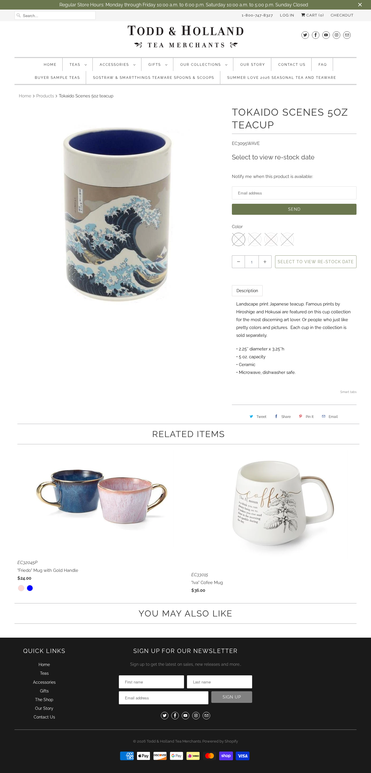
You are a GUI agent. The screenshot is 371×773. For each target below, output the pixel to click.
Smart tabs (348, 392)
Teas (76, 65)
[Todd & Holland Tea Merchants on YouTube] (326, 34)
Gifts (155, 65)
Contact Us (291, 65)
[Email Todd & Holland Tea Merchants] (347, 34)
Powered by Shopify (220, 741)
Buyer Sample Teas (57, 78)
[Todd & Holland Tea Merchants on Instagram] (336, 34)
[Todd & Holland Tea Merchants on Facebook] (315, 34)
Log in (287, 15)
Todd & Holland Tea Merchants (174, 741)
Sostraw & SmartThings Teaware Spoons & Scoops (153, 78)
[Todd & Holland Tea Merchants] (185, 38)
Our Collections (201, 65)
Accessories (115, 65)
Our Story (252, 65)
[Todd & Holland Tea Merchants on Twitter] (305, 34)
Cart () (314, 15)
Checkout (342, 15)
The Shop (44, 699)
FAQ (323, 65)
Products (45, 96)
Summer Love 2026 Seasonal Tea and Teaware (281, 78)
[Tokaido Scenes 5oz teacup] (120, 211)
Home (50, 65)
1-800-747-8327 (257, 15)
